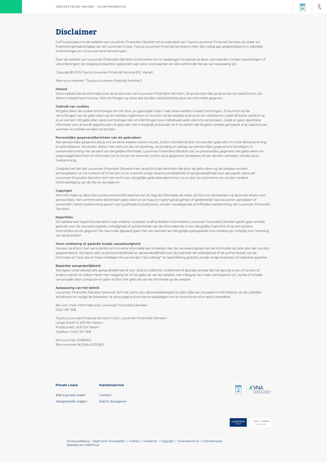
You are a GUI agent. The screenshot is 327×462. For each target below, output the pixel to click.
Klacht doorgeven (113, 401)
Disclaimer (150, 441)
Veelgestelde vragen (71, 401)
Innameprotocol (188, 441)
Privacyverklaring (78, 441)
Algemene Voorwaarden (109, 441)
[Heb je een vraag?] (319, 6)
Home (11, 6)
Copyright (167, 441)
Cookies (134, 441)
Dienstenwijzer (213, 441)
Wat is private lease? (71, 395)
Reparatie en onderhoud (83, 445)
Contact (105, 395)
